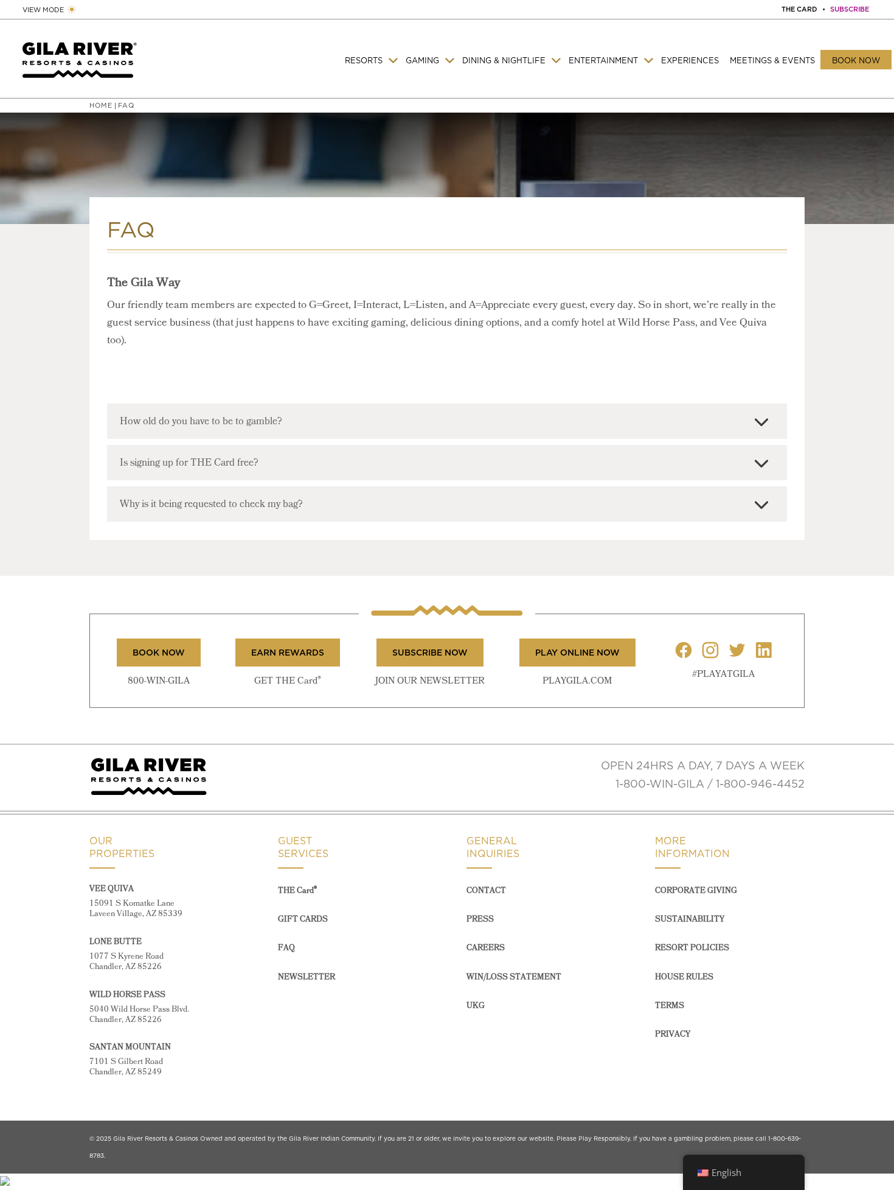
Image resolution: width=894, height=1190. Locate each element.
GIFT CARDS (303, 919)
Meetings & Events (772, 60)
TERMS (669, 1006)
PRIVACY (672, 1034)
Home (101, 105)
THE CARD (799, 9)
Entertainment (603, 60)
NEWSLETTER (306, 977)
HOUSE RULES (684, 977)
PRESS (480, 919)
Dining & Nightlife (504, 60)
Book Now (856, 60)
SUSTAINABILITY (689, 919)
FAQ (286, 948)
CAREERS (485, 948)
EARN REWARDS (287, 652)
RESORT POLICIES (692, 948)
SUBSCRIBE (849, 9)
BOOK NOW (159, 652)
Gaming (422, 60)
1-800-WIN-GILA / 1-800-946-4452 (710, 783)
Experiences (690, 60)
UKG (475, 1006)
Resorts (364, 60)
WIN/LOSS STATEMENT (513, 977)
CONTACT (486, 891)
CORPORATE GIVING (696, 891)
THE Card (297, 891)
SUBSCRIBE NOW (430, 652)
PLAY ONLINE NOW (577, 652)
